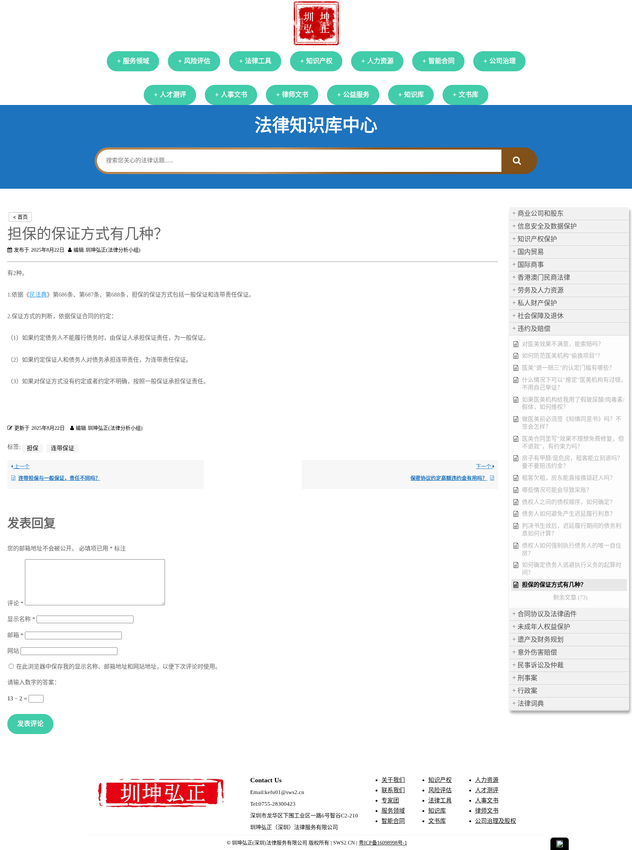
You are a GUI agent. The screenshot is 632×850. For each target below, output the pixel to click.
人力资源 (380, 61)
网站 (13, 651)
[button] (569, 213)
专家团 (390, 800)
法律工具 (258, 61)
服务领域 (136, 61)
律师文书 (295, 94)
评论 (15, 603)
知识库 (414, 94)
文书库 (468, 94)
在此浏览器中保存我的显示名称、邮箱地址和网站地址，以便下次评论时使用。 (118, 666)
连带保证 (62, 448)
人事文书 (234, 94)
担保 (32, 448)
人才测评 (173, 94)
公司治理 (502, 61)
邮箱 (15, 635)
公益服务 (356, 94)
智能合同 (441, 61)
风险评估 (197, 61)
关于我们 (393, 780)
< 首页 (20, 217)
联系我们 (393, 790)
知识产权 (319, 61)
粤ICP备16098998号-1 (383, 843)
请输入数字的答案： (33, 682)
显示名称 (21, 619)
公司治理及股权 (495, 821)
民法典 (38, 295)
